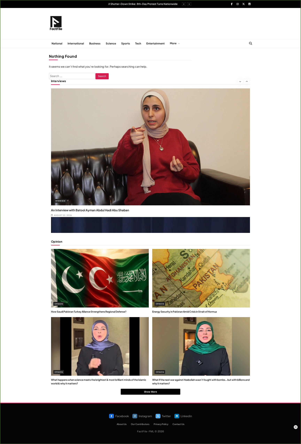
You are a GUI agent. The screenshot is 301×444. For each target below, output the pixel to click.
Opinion (59, 304)
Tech (138, 43)
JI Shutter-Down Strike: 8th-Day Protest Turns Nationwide (142, 3)
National (57, 43)
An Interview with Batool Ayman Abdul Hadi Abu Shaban (90, 210)
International (76, 43)
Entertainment (155, 43)
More (173, 43)
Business (95, 43)
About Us (122, 424)
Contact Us (178, 424)
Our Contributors (140, 424)
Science (111, 43)
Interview (60, 201)
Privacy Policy (161, 424)
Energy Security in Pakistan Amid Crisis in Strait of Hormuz (184, 311)
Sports (125, 43)
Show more (150, 391)
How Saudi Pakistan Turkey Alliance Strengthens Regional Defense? (88, 311)
